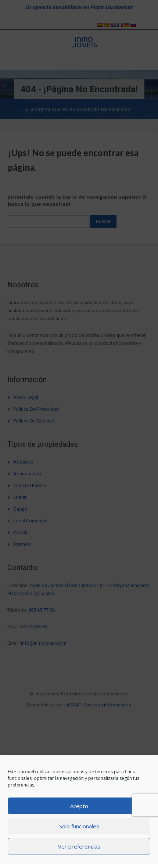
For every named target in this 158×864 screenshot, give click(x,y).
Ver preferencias (79, 846)
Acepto (79, 806)
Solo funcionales (79, 826)
